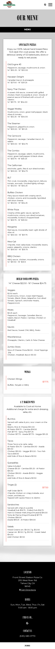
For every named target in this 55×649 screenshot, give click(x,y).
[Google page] (45, 4)
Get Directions (28, 590)
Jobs (27, 645)
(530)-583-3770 (27, 636)
